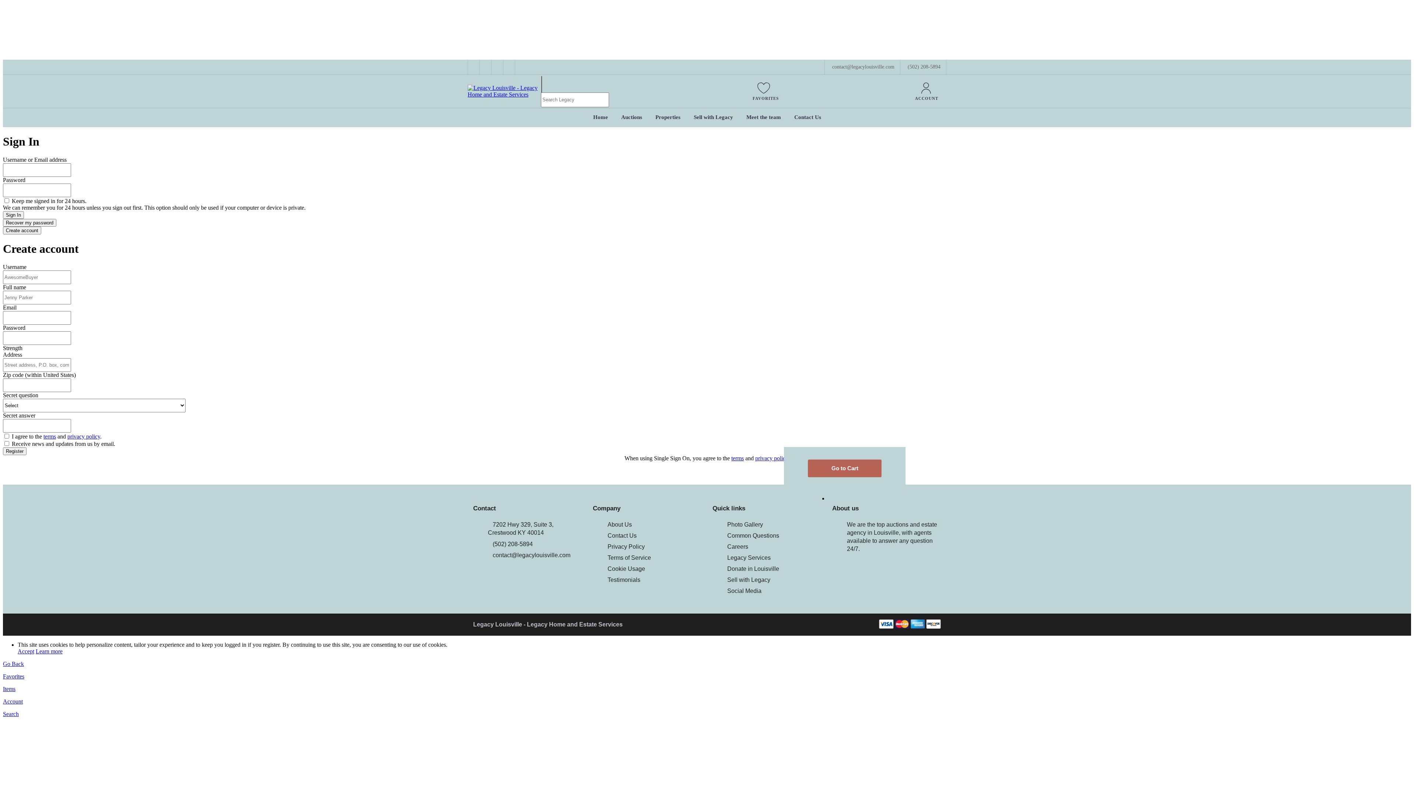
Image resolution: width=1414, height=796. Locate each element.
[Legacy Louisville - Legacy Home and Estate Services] (504, 94)
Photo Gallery (745, 524)
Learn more (49, 651)
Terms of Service (629, 558)
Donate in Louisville (753, 569)
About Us (620, 524)
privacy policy (83, 436)
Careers (737, 547)
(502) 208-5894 (924, 67)
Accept (26, 651)
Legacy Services (749, 558)
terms (49, 436)
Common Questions (753, 536)
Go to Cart (844, 468)
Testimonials (624, 580)
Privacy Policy (626, 547)
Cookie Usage (626, 569)
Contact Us (622, 536)
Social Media (744, 591)
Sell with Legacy (748, 580)
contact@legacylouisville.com (531, 555)
